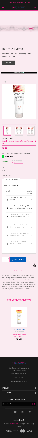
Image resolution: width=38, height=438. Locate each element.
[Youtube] (15, 412)
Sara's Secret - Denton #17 (18, 225)
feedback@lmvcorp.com (19, 381)
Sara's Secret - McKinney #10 (19, 206)
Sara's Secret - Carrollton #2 (19, 233)
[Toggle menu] (3, 7)
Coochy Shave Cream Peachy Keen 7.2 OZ (19, 336)
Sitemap (19, 426)
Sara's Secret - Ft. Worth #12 (19, 214)
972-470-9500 (19, 378)
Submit (33, 404)
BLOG (21, 419)
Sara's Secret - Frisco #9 (18, 242)
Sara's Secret (14, 424)
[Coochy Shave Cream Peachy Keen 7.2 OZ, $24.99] (19, 317)
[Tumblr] (30, 412)
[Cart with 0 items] (35, 7)
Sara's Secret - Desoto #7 (18, 197)
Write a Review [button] (18, 163)
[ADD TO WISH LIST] (29, 259)
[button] (8, 63)
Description (20, 271)
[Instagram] (23, 412)
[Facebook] (8, 412)
